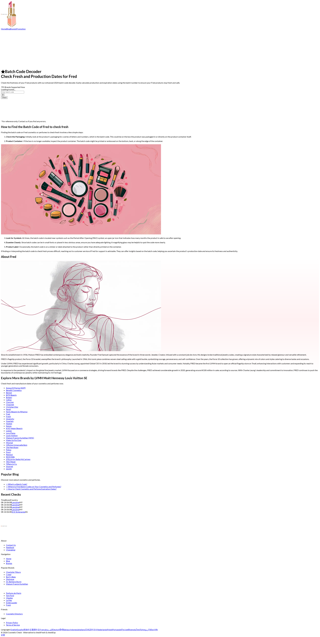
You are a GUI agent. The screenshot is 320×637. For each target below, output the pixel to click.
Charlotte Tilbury (13, 572)
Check (4, 98)
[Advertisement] (160, 48)
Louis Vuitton (12, 435)
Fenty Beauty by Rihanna (16, 411)
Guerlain (10, 421)
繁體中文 (36, 629)
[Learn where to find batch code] (3, 95)
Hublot (9, 423)
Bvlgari (9, 397)
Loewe (9, 431)
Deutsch (56, 629)
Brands (13, 29)
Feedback (10, 547)
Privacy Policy (12, 622)
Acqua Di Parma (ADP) (16, 388)
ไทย (138, 629)
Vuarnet (9, 466)
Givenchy (10, 419)
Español (20, 629)
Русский (125, 629)
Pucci (8, 452)
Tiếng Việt (153, 629)
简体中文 (28, 629)
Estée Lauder (11, 602)
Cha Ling (10, 402)
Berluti (9, 392)
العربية (49, 629)
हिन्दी (61, 629)
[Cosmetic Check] (8, 26)
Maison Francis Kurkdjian (17, 584)
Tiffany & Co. (11, 464)
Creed (8, 574)
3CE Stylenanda (18, 512)
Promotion (21, 29)
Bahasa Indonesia (70, 629)
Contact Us (11, 545)
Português (116, 629)
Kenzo (9, 426)
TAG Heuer (11, 461)
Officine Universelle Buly (16, 445)
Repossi (9, 454)
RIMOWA (10, 457)
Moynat (9, 442)
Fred (8, 414)
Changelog (10, 550)
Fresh (8, 416)
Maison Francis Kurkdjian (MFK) (20, 438)
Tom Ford (10, 595)
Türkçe (142, 629)
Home (3, 29)
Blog (8, 29)
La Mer (9, 600)
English (14, 629)
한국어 (94, 629)
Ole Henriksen (12, 447)
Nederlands (102, 629)
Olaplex (9, 598)
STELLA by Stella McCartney (18, 459)
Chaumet (10, 404)
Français (43, 629)
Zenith (9, 469)
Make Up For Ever (13, 440)
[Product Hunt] (4, 635)
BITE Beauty (11, 395)
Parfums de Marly (13, 593)
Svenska (132, 629)
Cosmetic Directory (14, 614)
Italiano (81, 629)
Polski (109, 629)
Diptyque (10, 579)
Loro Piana (10, 433)
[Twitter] (2, 635)
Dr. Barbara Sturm (13, 581)
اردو (147, 629)
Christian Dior (12, 407)
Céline (9, 400)
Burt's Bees (11, 577)
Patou (8, 450)
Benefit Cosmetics (14, 390)
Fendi (8, 409)
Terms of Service (13, 625)
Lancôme (15, 502)
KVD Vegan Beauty (14, 428)
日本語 (88, 629)
